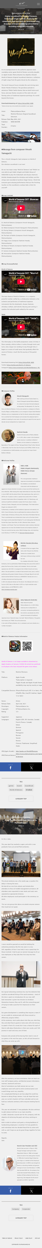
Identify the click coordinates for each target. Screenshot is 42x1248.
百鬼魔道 (29, 790)
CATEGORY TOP (21, 799)
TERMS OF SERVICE (7, 1238)
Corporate (26, 1209)
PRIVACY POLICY (19, 1238)
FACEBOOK (10, 766)
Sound (19, 786)
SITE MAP (37, 1238)
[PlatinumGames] (22, 6)
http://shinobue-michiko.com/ (9, 589)
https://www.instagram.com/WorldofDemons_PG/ (24, 367)
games (11, 786)
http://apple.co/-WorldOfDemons (27, 751)
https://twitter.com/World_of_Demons (19, 365)
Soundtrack (29, 786)
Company (15, 1209)
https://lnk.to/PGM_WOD (25, 103)
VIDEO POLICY (28, 1238)
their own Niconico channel (27, 532)
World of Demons (16, 790)
